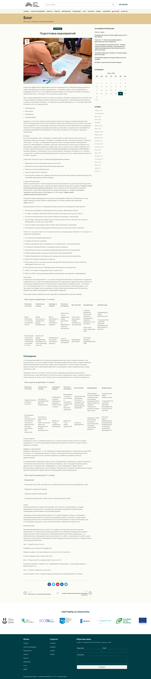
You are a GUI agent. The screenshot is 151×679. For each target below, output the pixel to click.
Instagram (53, 647)
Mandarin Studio (63, 676)
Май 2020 (97, 122)
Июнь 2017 (98, 168)
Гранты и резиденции (29, 647)
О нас (25, 665)
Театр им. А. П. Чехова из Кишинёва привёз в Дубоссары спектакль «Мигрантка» (108, 40)
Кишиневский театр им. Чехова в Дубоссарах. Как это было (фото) (111, 36)
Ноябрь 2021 (98, 110)
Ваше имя (80, 648)
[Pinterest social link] (57, 584)
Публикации (34, 21)
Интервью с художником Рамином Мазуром (108, 62)
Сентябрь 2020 (99, 113)
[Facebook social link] (49, 584)
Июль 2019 (98, 150)
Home (24, 21)
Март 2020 (98, 128)
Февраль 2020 (99, 132)
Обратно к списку (57, 593)
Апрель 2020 (98, 125)
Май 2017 (97, 171)
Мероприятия (27, 650)
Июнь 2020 (98, 119)
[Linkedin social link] (62, 584)
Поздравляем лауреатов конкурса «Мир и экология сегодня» (110, 58)
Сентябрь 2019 (99, 147)
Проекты (26, 658)
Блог (28, 21)
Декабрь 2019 (99, 138)
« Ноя (96, 99)
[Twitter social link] (53, 584)
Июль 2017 (98, 165)
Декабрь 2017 (99, 156)
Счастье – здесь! (100, 32)
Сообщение (80, 654)
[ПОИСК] (113, 5)
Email (105, 648)
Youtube (52, 650)
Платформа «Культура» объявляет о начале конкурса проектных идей (111, 53)
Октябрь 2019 (99, 144)
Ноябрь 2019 (98, 141)
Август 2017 (98, 162)
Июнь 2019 (98, 153)
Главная (25, 643)
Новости (26, 654)
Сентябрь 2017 (99, 159)
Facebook (52, 643)
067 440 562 (123, 4)
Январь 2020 (98, 135)
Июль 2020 (98, 116)
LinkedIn (52, 654)
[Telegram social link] (66, 584)
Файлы (25, 669)
